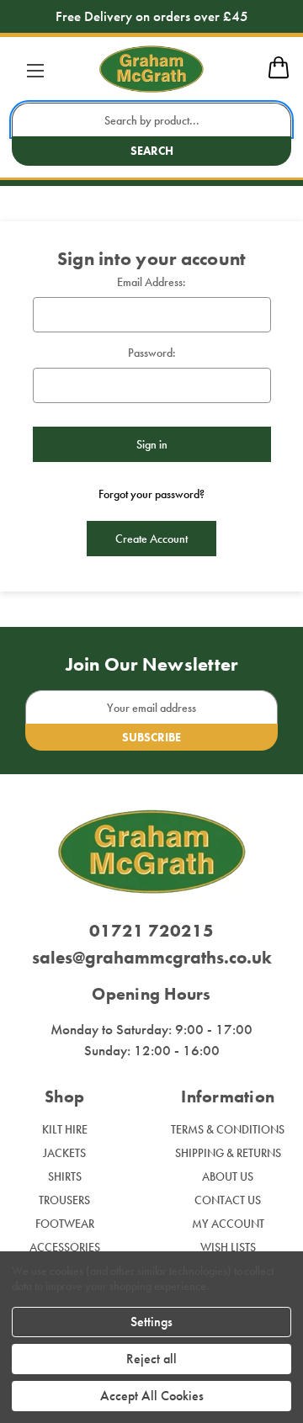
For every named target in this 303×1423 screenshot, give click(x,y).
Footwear (64, 1223)
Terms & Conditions (227, 1129)
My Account (228, 1223)
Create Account (151, 538)
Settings (151, 1321)
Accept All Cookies (152, 1395)
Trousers (64, 1200)
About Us (227, 1176)
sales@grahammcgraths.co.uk (152, 957)
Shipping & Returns (228, 1152)
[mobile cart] (278, 75)
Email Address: (151, 281)
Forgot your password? (151, 494)
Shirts (65, 1176)
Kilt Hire (65, 1129)
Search (151, 150)
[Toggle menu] (35, 70)
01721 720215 (151, 930)
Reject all (151, 1358)
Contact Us (227, 1200)
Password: (152, 352)
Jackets (64, 1152)
